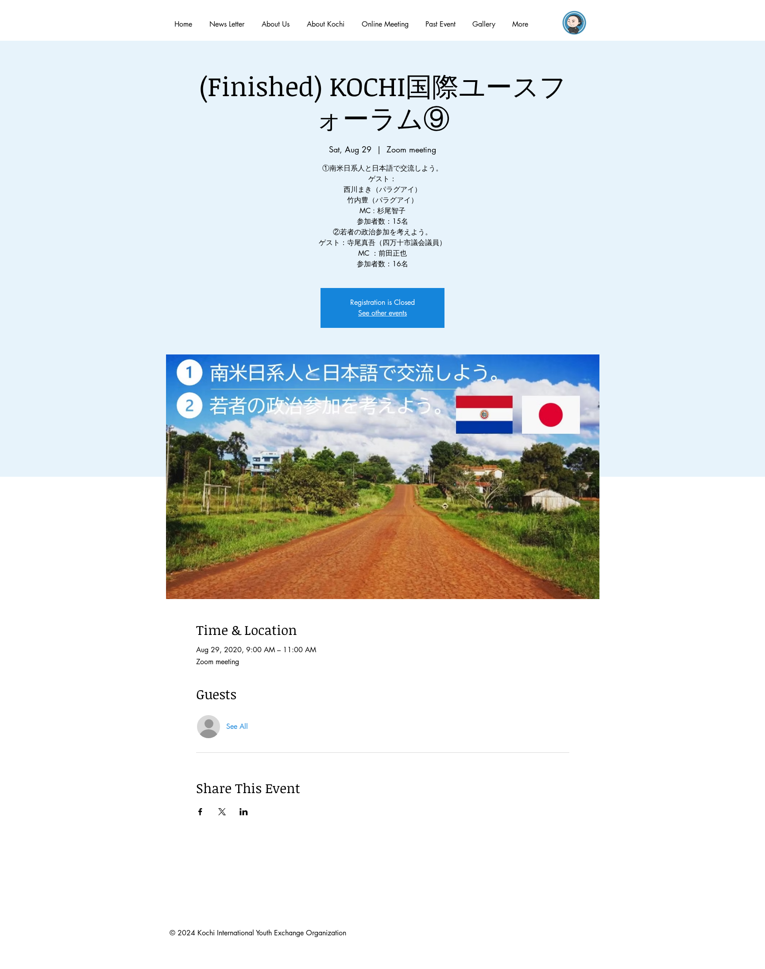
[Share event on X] (222, 811)
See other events (382, 313)
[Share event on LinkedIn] (244, 811)
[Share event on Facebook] (200, 811)
